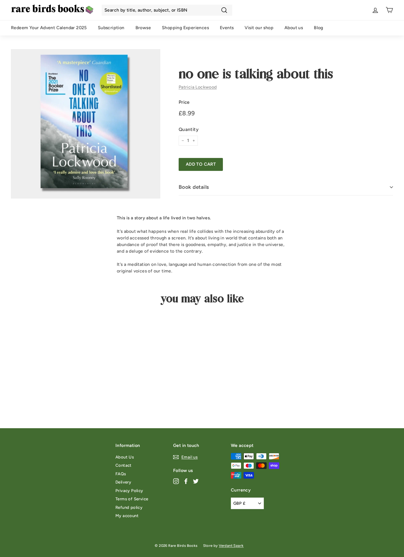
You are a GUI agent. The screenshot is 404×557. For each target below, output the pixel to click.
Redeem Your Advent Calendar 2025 (49, 27)
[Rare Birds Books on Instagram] (176, 481)
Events (227, 27)
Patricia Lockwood (198, 87)
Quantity (188, 129)
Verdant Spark (231, 546)
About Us (124, 457)
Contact (123, 465)
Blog (318, 27)
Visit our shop (259, 27)
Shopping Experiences (185, 27)
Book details (194, 187)
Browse (143, 27)
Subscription (111, 27)
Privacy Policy (129, 490)
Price (184, 102)
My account (127, 515)
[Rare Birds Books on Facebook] (186, 481)
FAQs (120, 473)
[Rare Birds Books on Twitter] (196, 481)
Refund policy (128, 507)
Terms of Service (131, 498)
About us (293, 27)
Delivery (123, 482)
